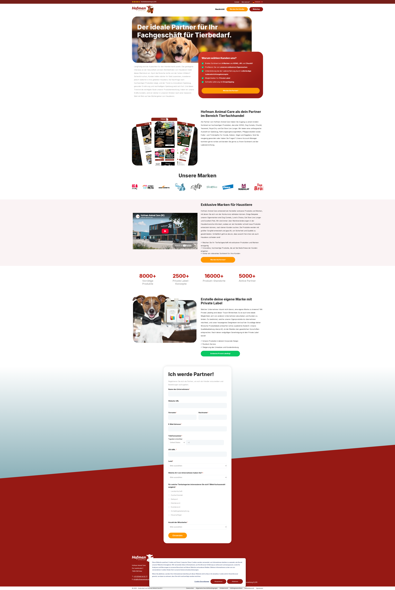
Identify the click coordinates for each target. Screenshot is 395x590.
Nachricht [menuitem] (220, 9)
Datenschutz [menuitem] (190, 588)
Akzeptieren (218, 581)
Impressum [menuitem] (259, 588)
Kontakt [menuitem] (237, 2)
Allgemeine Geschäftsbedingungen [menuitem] (207, 588)
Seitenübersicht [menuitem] (249, 588)
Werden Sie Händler (237, 9)
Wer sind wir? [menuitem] (246, 2)
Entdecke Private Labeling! (220, 353)
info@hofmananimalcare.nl (142, 579)
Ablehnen (235, 581)
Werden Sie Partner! (230, 90)
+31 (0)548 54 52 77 (141, 576)
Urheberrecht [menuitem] (224, 588)
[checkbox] (197, 503)
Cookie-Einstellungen (201, 581)
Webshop (256, 9)
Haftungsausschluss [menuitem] (236, 588)
